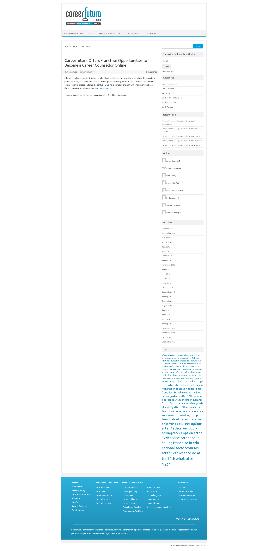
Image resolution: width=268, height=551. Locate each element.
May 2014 (166, 319)
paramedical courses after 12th (175, 363)
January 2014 (167, 324)
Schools (182, 487)
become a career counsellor (95, 95)
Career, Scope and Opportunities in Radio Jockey (181, 145)
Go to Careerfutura (73, 33)
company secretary (170, 369)
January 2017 (167, 260)
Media (75, 483)
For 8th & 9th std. (103, 487)
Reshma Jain (171, 198)
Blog (91, 33)
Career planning (130, 491)
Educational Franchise (132, 507)
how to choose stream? (183, 358)
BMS (190, 363)
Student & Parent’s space (172, 98)
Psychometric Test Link (133, 511)
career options (153, 499)
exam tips (171, 381)
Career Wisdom (168, 89)
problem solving (182, 355)
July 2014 (165, 310)
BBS (179, 369)
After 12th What (154, 487)
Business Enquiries (187, 495)
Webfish (171, 71)
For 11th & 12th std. (104, 495)
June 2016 (166, 269)
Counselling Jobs (154, 495)
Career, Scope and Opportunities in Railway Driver (182, 141)
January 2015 (167, 296)
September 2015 (168, 292)
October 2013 (167, 337)
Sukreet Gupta (172, 205)
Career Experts (79, 506)
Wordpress (201, 545)
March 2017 (166, 251)
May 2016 (166, 274)
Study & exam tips (169, 102)
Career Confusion (130, 487)
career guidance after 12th (177, 396)
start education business (189, 385)
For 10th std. (101, 491)
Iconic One (175, 545)
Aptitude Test (152, 491)
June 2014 (166, 315)
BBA (191, 355)
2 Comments (151, 72)
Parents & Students (187, 491)
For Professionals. (103, 503)
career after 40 (153, 503)
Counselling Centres (188, 499)
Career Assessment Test (110, 33)
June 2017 (166, 247)
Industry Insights (168, 93)
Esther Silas (171, 183)
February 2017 (168, 256)
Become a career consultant (159, 507)
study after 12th (176, 407)
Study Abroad (167, 107)
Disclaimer (77, 486)
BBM (177, 361)
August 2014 (167, 306)
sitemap (76, 498)
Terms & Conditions (81, 494)
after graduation (168, 355)
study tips (195, 366)
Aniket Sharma (172, 161)
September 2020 (168, 233)
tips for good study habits (179, 366)
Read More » (105, 88)
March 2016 (166, 283)
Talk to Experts (134, 33)
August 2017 (167, 242)
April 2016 (166, 278)
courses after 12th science (190, 361)
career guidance (130, 499)
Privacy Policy (78, 490)
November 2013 (168, 333)
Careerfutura (72, 72)
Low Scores (128, 495)
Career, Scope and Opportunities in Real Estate (181, 136)
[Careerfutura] (83, 25)
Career (76, 95)
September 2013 (168, 342)
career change (129, 503)
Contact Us (152, 33)
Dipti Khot (170, 176)
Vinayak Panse (172, 213)
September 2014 (168, 301)
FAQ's (75, 502)
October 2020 (167, 229)
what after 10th (168, 361)
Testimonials (78, 510)
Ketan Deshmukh (173, 190)
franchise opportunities (117, 95)
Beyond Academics (169, 84)
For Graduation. (102, 499)
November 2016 (168, 265)
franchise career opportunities (183, 375)
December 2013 (168, 328)
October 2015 (167, 287)
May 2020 (166, 238)
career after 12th (177, 372)
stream (196, 358)
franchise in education (174, 388)
